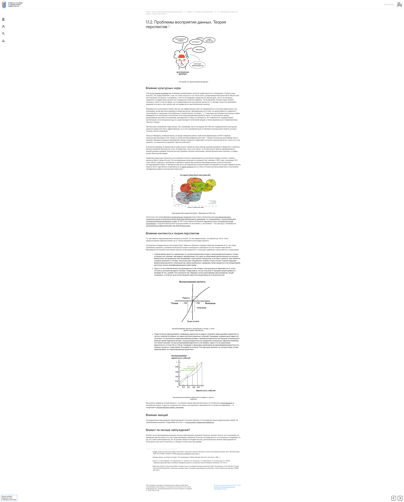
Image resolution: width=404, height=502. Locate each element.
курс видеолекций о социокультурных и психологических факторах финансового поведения (188, 218)
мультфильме (226, 403)
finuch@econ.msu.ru (220, 488)
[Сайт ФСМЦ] (393, 4)
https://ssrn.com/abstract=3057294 (187, 453)
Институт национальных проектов (177, 217)
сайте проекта (187, 167)
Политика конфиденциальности (224, 487)
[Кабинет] (3, 26)
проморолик (214, 219)
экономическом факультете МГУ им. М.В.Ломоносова (168, 226)
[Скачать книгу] (3, 40)
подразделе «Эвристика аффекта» (200, 422)
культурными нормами (159, 93)
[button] (3, 19)
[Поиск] (3, 33)
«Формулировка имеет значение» (170, 407)
